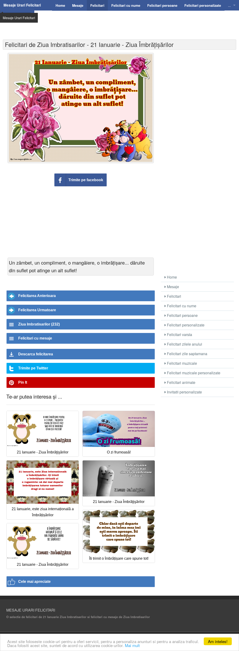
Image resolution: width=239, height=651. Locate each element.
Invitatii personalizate (184, 392)
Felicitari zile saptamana (186, 353)
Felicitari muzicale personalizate (193, 372)
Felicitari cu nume (181, 305)
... (229, 5)
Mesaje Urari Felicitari (22, 5)
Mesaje (172, 286)
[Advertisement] (135, 22)
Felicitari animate (180, 382)
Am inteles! (218, 641)
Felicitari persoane (182, 315)
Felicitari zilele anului (184, 344)
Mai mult (132, 645)
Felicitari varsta (179, 334)
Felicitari (173, 296)
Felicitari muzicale (181, 363)
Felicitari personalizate (185, 325)
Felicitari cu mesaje (35, 338)
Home (171, 277)
